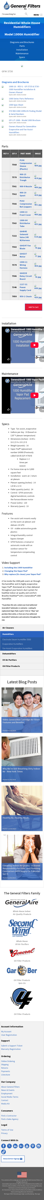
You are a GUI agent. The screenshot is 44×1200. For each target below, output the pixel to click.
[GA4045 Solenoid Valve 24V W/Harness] (37, 235)
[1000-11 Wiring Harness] (37, 264)
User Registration (9, 1035)
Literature (5, 1074)
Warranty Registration (11, 1049)
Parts (22, 45)
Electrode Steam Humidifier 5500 (16, 639)
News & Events (7, 1090)
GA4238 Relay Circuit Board (26, 276)
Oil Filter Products (11, 666)
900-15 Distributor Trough (25, 177)
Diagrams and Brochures (22, 42)
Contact (4, 1100)
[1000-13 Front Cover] (37, 213)
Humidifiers (8, 634)
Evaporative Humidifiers (12, 644)
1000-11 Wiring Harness (23, 265)
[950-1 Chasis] (37, 296)
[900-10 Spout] (37, 194)
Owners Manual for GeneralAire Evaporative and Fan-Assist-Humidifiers (22, 129)
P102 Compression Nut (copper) (26, 204)
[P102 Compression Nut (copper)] (37, 203)
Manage (37, 1194)
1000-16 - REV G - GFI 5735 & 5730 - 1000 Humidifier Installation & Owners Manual (24, 89)
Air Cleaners (8, 627)
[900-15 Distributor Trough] (37, 177)
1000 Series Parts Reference (21, 98)
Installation (22, 49)
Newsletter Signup (13, 1158)
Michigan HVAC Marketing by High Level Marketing (19, 1194)
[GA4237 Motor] (37, 255)
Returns (4, 1068)
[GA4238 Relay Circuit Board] (37, 275)
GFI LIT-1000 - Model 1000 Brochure (24, 120)
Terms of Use (7, 1129)
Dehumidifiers (9, 653)
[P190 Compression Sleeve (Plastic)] (37, 164)
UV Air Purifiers (9, 660)
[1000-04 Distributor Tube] (37, 223)
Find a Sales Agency (9, 1119)
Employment (6, 1093)
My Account (6, 1031)
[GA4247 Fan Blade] (37, 246)
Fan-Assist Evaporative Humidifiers (17, 648)
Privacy (4, 1133)
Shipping (5, 1064)
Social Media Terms (9, 1096)
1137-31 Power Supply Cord (25, 287)
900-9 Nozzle (26, 186)
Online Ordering (8, 1061)
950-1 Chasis (26, 296)
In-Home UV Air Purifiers (17, 1190)
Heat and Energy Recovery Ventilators (22, 1192)
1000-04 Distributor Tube (25, 223)
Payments (5, 1071)
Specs (22, 57)
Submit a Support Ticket (11, 1045)
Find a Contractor (9, 1115)
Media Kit (5, 1103)
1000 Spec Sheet (16, 104)
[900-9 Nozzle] (37, 186)
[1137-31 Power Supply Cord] (37, 287)
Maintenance (22, 53)
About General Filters (10, 1086)
